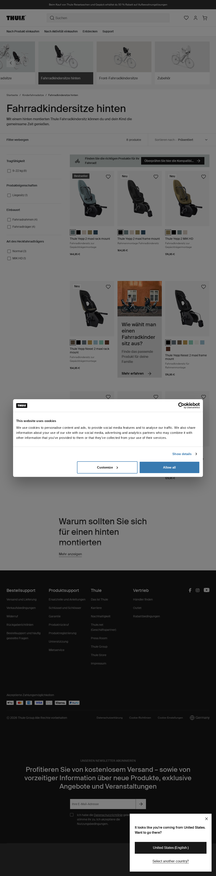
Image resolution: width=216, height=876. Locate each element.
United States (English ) (171, 847)
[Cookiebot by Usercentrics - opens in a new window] (181, 405)
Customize (105, 467)
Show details (182, 454)
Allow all (169, 467)
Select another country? (171, 861)
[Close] (206, 818)
